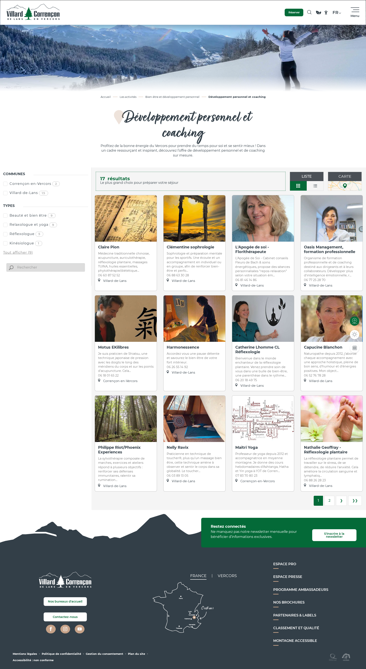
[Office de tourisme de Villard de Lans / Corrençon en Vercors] (33, 12)
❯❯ (355, 501)
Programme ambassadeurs (300, 590)
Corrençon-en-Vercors (33, 184)
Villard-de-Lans (27, 193)
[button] (309, 12)
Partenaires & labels (294, 615)
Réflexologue (25, 234)
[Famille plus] (346, 657)
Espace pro (284, 564)
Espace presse (287, 577)
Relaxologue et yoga (32, 225)
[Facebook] (51, 629)
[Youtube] (80, 629)
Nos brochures (289, 602)
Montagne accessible (295, 641)
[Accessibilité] (326, 12)
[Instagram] (65, 629)
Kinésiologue (24, 243)
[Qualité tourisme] (333, 657)
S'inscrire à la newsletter (334, 535)
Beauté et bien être (31, 215)
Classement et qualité (296, 628)
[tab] (198, 576)
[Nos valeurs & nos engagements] (318, 14)
